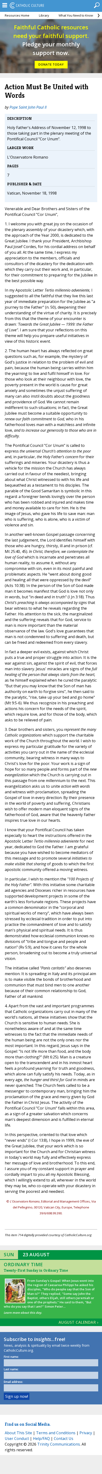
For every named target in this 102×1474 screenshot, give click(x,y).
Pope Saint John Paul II (27, 107)
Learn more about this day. (23, 1312)
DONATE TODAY (51, 64)
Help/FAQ (41, 1438)
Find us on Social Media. (28, 1424)
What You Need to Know (76, 15)
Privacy (85, 1432)
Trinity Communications (58, 1444)
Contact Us (63, 1438)
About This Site (18, 1432)
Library (44, 15)
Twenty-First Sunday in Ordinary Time (36, 1270)
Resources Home (17, 15)
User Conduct (17, 1438)
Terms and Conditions (55, 1432)
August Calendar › (78, 1322)
